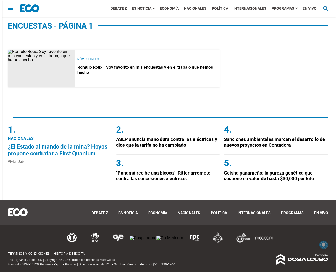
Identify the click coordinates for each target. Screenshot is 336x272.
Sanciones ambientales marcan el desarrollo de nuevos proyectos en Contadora (274, 142)
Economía (169, 8)
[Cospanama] (143, 237)
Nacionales (195, 8)
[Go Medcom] (169, 237)
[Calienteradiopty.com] (217, 241)
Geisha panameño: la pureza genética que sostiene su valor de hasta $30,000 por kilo (269, 175)
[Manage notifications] (323, 245)
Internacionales (249, 8)
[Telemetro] (71, 241)
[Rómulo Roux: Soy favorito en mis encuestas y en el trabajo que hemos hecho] (41, 68)
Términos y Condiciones (29, 253)
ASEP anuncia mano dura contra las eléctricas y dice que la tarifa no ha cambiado (166, 142)
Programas (283, 8)
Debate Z (119, 8)
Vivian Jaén (16, 162)
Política (220, 8)
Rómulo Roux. (89, 59)
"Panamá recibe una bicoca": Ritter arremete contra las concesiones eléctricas (163, 175)
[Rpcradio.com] (194, 241)
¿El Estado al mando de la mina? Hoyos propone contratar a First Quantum (57, 150)
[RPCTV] (95, 241)
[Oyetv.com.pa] (118, 241)
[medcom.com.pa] (264, 241)
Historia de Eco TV (69, 253)
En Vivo (310, 8)
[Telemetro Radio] (241, 241)
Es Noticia (141, 8)
